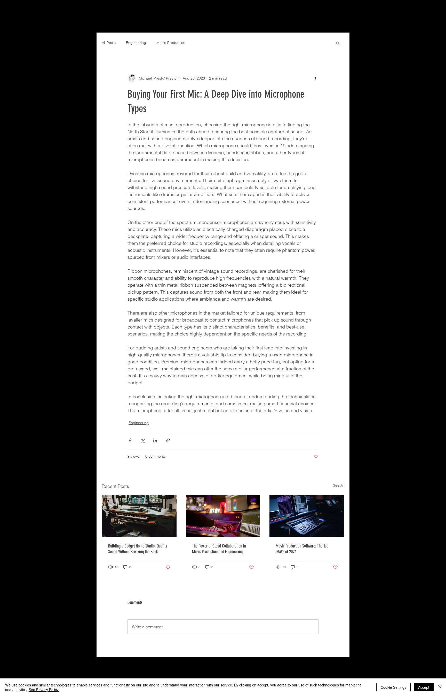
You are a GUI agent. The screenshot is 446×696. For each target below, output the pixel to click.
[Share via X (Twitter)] (142, 440)
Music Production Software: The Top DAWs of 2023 (302, 548)
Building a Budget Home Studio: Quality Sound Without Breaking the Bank (137, 548)
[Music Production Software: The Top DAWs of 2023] (306, 516)
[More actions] (315, 78)
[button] (337, 43)
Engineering (136, 42)
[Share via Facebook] (130, 440)
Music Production (170, 42)
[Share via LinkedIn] (155, 440)
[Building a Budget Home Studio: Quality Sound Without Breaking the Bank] (139, 516)
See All (338, 485)
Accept (423, 687)
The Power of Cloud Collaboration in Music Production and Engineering (219, 548)
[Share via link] (167, 440)
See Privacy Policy (44, 689)
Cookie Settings (393, 687)
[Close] (440, 687)
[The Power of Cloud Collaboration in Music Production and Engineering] (223, 516)
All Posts (109, 42)
